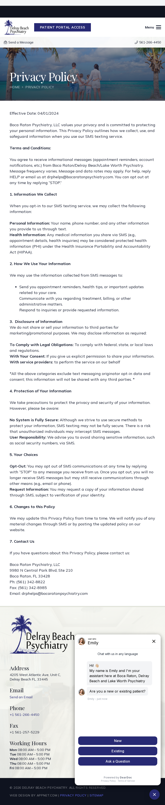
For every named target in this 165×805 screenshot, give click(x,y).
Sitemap (97, 795)
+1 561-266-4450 (24, 714)
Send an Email (21, 697)
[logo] (16, 27)
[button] (153, 27)
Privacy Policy (73, 795)
